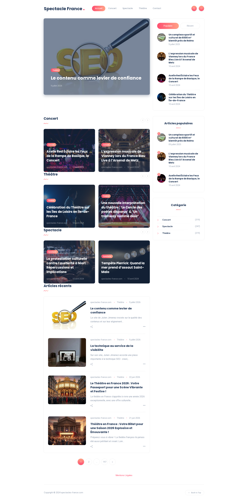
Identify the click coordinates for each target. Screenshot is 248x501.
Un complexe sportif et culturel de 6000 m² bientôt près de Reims (182, 37)
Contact (157, 8)
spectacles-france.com (56, 167)
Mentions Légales (124, 475)
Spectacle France (64, 8)
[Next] (148, 120)
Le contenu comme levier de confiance (96, 78)
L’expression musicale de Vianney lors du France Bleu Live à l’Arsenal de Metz (183, 58)
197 (104, 462)
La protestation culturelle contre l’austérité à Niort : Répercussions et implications (66, 265)
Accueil (98, 8)
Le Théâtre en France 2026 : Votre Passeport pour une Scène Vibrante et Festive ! (116, 387)
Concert (112, 8)
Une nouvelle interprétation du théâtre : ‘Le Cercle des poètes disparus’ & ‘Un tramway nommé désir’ (123, 209)
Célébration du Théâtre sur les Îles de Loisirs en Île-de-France (182, 97)
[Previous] (143, 120)
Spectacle (128, 8)
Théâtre (143, 8)
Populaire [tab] (168, 26)
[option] (69, 150)
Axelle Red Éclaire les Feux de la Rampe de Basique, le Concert (184, 78)
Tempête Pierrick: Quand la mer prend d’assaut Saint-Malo (123, 267)
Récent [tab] (190, 26)
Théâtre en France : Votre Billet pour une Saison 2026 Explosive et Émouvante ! (116, 428)
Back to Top (196, 493)
